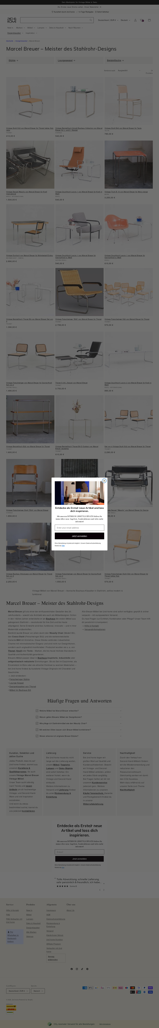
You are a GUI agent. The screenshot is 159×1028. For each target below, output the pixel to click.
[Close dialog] (104, 481)
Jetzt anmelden (79, 536)
